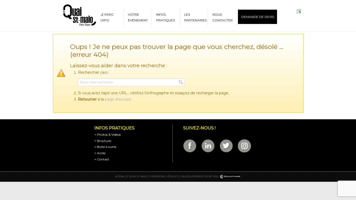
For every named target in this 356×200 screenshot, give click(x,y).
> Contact (101, 159)
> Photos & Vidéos (107, 134)
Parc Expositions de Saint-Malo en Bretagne (79, 15)
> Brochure (102, 141)
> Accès (99, 153)
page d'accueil (118, 99)
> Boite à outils (105, 147)
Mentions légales (164, 176)
